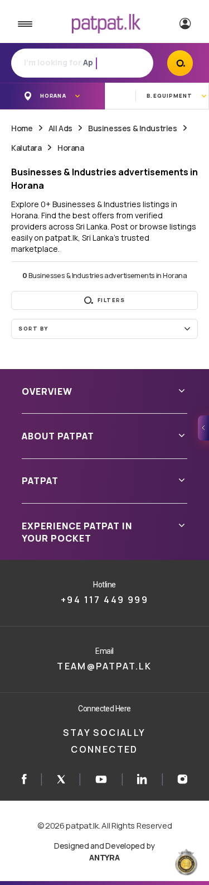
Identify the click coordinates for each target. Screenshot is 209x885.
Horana (70, 147)
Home (21, 128)
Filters (111, 300)
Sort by (33, 328)
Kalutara (26, 147)
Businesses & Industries (132, 128)
